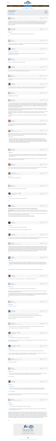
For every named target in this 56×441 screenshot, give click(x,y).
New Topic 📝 (27, 8)
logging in (31, 431)
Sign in (8, 2)
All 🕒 (23, 8)
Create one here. (31, 433)
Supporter (17, 193)
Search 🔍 (31, 8)
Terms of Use (35, 439)
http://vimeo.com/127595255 (12, 306)
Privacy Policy (32, 439)
